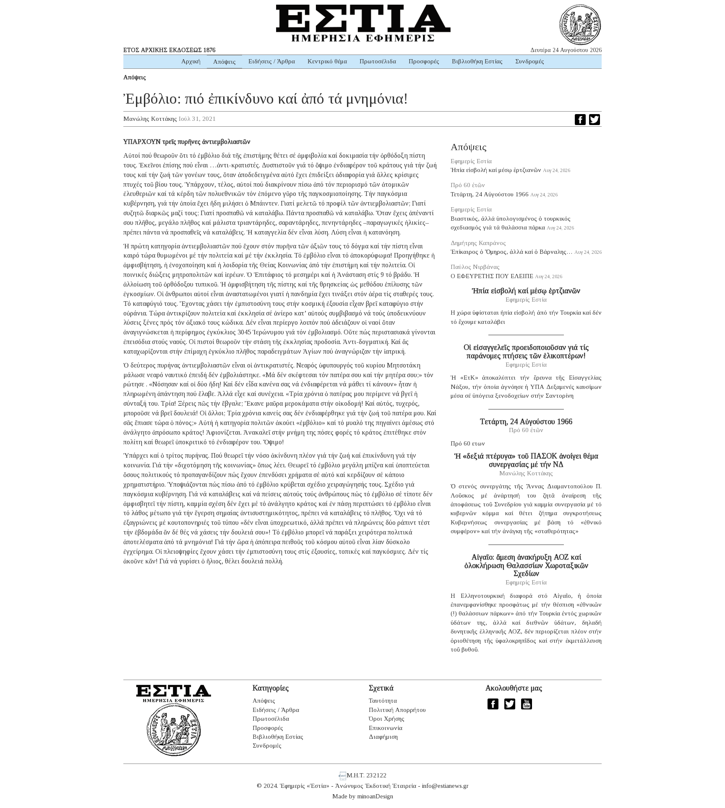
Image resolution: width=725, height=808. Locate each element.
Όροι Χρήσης (386, 718)
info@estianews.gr (445, 785)
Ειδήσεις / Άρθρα (271, 61)
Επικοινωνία (385, 728)
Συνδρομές (529, 61)
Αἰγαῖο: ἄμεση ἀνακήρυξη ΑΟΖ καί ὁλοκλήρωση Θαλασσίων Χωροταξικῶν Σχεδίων (526, 565)
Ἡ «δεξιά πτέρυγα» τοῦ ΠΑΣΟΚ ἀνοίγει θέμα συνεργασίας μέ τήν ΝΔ (526, 460)
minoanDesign (375, 796)
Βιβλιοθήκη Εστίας (477, 61)
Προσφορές (424, 61)
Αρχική (191, 61)
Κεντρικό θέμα (327, 61)
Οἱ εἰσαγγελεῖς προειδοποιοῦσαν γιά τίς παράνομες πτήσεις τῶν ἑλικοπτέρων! (526, 351)
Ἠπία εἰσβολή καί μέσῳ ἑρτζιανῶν (496, 170)
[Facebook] (580, 119)
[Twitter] (594, 119)
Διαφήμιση (383, 736)
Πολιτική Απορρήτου (397, 709)
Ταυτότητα (383, 700)
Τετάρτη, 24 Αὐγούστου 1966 (490, 194)
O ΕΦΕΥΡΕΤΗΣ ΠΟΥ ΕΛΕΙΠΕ (492, 276)
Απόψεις (224, 61)
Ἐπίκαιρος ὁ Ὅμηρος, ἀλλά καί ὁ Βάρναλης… (512, 251)
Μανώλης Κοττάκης (150, 118)
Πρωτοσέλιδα (378, 61)
